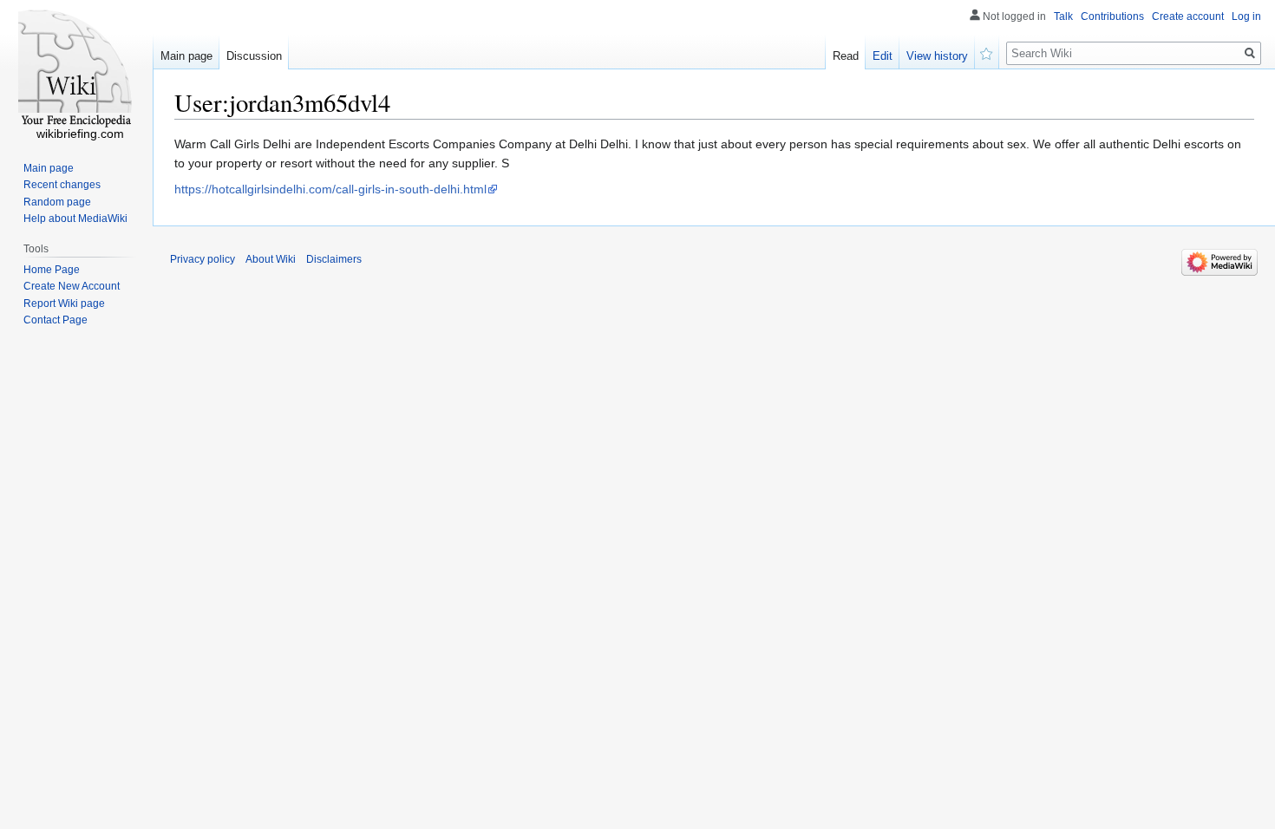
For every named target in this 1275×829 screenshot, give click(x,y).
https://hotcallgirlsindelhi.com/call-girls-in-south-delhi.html (330, 189)
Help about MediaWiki (75, 218)
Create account (1188, 16)
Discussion (254, 55)
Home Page (51, 270)
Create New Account (71, 286)
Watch (987, 52)
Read (846, 55)
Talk (1063, 16)
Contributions (1112, 16)
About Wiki (270, 259)
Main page (186, 55)
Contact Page (55, 320)
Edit (882, 55)
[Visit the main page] (76, 69)
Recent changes (62, 185)
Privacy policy (202, 259)
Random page (57, 202)
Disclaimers (334, 259)
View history (937, 55)
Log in (1246, 16)
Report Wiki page (64, 303)
